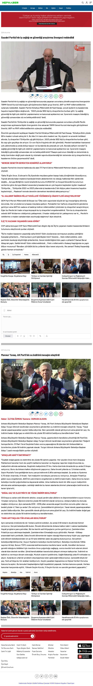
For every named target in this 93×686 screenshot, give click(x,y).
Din (47, 8)
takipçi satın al (22, 658)
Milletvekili (35, 254)
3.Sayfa (24, 8)
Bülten (40, 8)
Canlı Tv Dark (21, 645)
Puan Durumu (37, 651)
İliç (3, 254)
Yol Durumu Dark (7, 648)
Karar (36, 572)
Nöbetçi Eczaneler (23, 651)
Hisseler (51, 651)
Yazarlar (63, 651)
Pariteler (51, 658)
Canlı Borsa (36, 645)
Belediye (13, 572)
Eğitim (53, 8)
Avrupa (32, 8)
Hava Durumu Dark (8, 645)
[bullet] (33, 336)
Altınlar (51, 645)
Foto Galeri (64, 645)
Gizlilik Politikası (38, 683)
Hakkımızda (22, 683)
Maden (26, 254)
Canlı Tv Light (6, 651)
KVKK (52, 683)
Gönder (8, 336)
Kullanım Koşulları (60, 683)
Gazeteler (63, 654)
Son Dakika (21, 654)
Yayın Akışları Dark (23, 648)
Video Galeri (64, 648)
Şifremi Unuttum (7, 667)
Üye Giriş (4, 661)
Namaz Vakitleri (38, 648)
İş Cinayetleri (16, 254)
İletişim (29, 683)
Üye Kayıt (4, 664)
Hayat (61, 8)
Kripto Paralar (53, 654)
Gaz (21, 572)
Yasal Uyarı (70, 683)
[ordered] (30, 336)
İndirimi (28, 572)
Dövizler (51, 648)
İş (8, 254)
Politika (68, 8)
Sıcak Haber (64, 658)
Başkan (5, 572)
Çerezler (47, 683)
